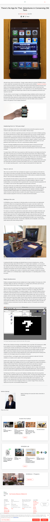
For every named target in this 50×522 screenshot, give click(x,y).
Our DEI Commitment (35, 502)
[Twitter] (44, 500)
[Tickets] (44, 2)
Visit (12, 508)
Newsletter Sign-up (45, 504)
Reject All (44, 519)
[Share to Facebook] (21, 16)
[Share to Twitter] (23, 16)
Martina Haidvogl (23, 13)
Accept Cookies (36, 519)
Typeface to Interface (41, 84)
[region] (25, 517)
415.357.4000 (6, 511)
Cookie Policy (15, 517)
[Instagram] (43, 500)
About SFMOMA (6, 508)
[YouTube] (41, 500)
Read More (30, 479)
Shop (23, 508)
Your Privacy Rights (5, 519)
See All (25, 437)
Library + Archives (35, 511)
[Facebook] (46, 500)
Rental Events (34, 508)
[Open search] (46, 2)
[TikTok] (48, 500)
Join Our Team (35, 505)
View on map (6, 510)
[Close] (48, 515)
